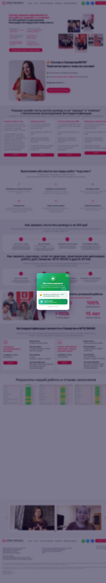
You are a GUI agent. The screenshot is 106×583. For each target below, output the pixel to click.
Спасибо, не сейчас (53, 306)
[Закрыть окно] (66, 275)
